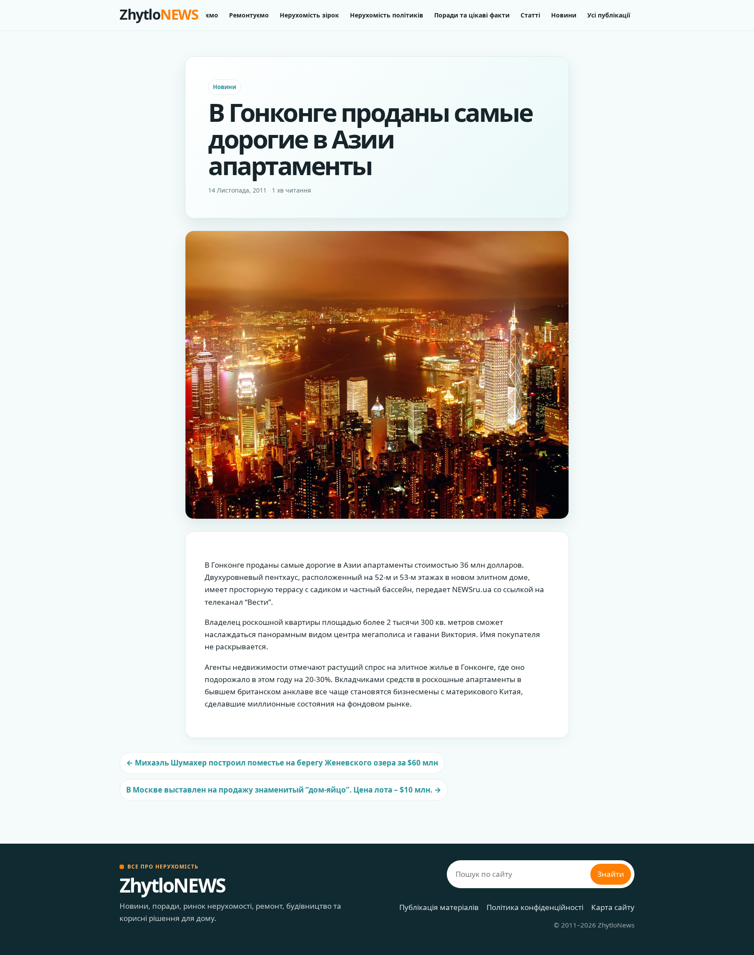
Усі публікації (608, 15)
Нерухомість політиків (386, 15)
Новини (563, 15)
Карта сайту (612, 907)
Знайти (610, 874)
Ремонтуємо (249, 15)
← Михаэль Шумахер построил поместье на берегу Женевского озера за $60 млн (282, 763)
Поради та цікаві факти (472, 15)
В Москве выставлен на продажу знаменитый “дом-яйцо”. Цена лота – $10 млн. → (283, 790)
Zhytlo (159, 14)
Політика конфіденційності (535, 907)
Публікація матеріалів (439, 907)
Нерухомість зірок (309, 15)
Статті (530, 15)
